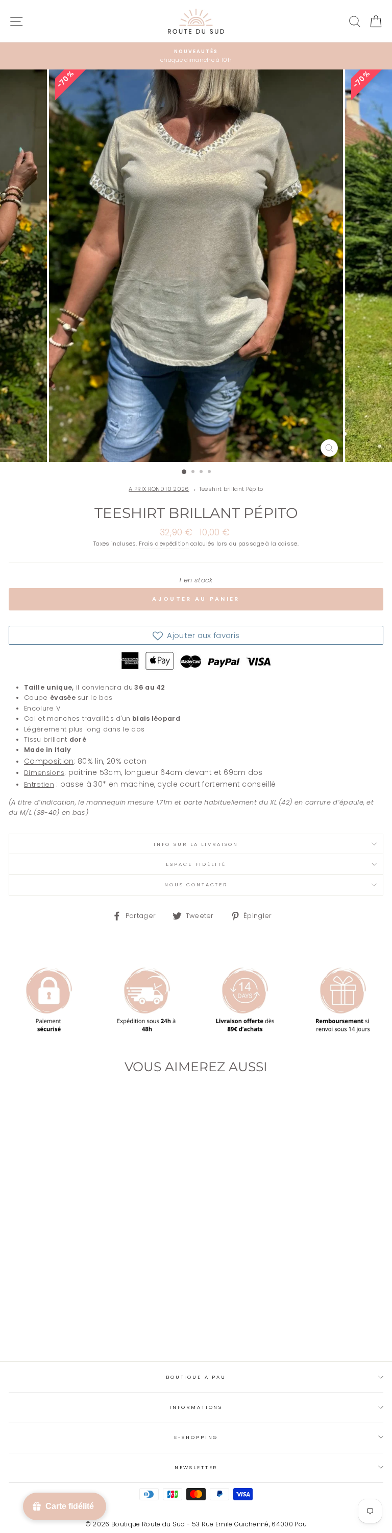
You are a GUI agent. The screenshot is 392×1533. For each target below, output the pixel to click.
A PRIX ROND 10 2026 (159, 489)
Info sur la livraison (196, 844)
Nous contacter (196, 884)
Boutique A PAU (196, 1377)
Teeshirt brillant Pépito (231, 489)
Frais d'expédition (164, 544)
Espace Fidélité (196, 864)
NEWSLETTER (196, 1467)
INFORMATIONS (196, 1407)
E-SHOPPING (196, 1437)
